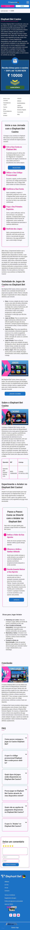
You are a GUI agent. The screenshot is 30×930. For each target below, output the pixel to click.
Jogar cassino (15, 394)
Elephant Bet (4, 10)
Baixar (22, 6)
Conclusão (20, 112)
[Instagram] (14, 915)
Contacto (7, 891)
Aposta (16, 600)
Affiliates (7, 881)
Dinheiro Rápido (21, 110)
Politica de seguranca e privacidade (14, 901)
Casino (5, 107)
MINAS (19, 101)
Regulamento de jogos (10, 898)
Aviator (5, 115)
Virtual (6, 887)
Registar (8, 6)
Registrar (16, 168)
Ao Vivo (6, 884)
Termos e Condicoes (10, 895)
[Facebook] (10, 915)
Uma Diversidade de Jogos (7, 111)
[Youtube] (18, 915)
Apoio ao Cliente (9, 904)
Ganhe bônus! (15, 87)
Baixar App (15, 927)
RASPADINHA (21, 103)
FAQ (18, 114)
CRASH (19, 98)
